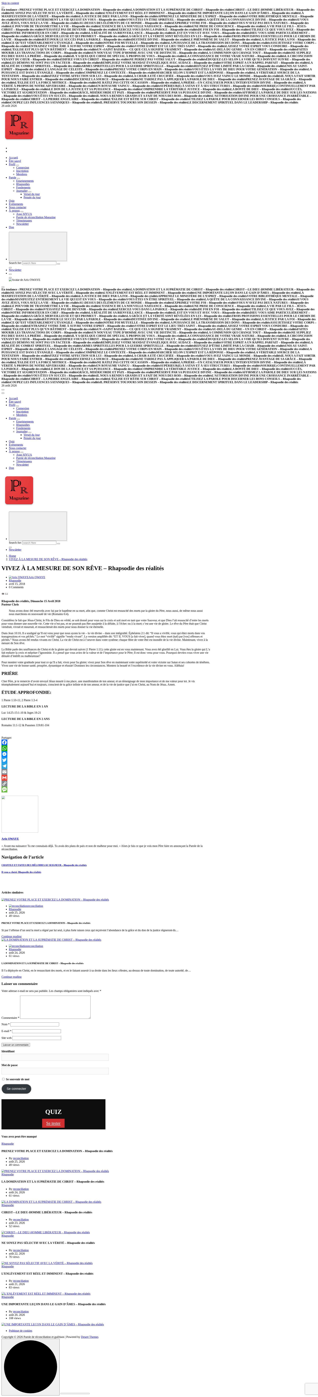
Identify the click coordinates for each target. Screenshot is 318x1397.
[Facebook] (107, 742)
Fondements (23, 187)
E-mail (6, 1031)
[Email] (107, 772)
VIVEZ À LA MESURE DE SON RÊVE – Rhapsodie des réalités (48, 559)
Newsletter (22, 223)
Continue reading (11, 936)
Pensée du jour (32, 197)
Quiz (12, 200)
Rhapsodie (15, 580)
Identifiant (8, 1051)
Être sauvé (15, 161)
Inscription (22, 170)
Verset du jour (32, 194)
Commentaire (10, 1017)
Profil (12, 164)
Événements (16, 204)
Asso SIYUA (24, 214)
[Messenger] (107, 754)
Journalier (22, 190)
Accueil (13, 157)
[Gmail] (107, 778)
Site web (6, 1037)
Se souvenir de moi (17, 1079)
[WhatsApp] (107, 748)
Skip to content (10, 3)
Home (12, 555)
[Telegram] (107, 766)
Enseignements (25, 180)
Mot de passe (9, 1065)
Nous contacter (17, 207)
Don (11, 227)
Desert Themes (89, 1336)
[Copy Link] (107, 784)
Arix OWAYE (37, 577)
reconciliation (35, 905)
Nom (5, 1024)
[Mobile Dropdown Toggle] (17, 165)
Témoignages (24, 220)
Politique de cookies (20, 1330)
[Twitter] (107, 760)
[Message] (107, 789)
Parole (12, 177)
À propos (14, 210)
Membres (21, 174)
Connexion (22, 167)
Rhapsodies (23, 184)
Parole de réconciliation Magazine (36, 217)
